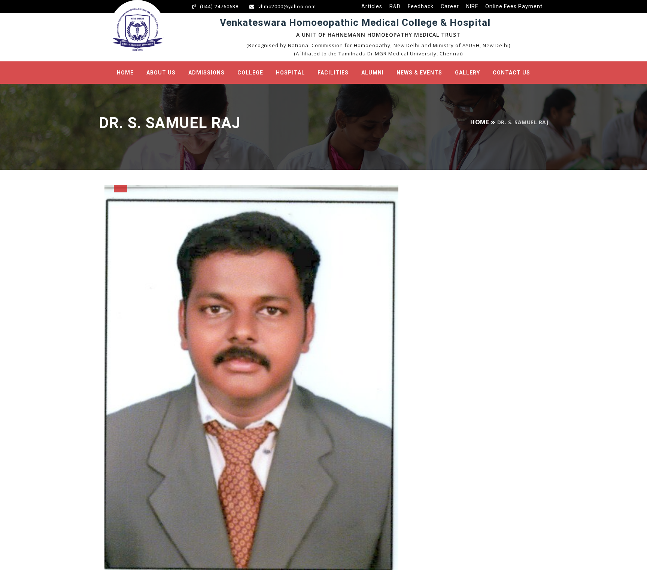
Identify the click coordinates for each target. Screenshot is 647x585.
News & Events (419, 73)
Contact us (511, 73)
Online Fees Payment (514, 6)
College (250, 73)
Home (125, 73)
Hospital (290, 73)
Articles (371, 6)
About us (161, 73)
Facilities (333, 73)
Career (450, 6)
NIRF (472, 6)
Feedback (421, 6)
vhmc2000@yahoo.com (287, 6)
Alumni (372, 73)
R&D (395, 6)
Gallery (467, 73)
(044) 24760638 (219, 6)
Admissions (206, 73)
